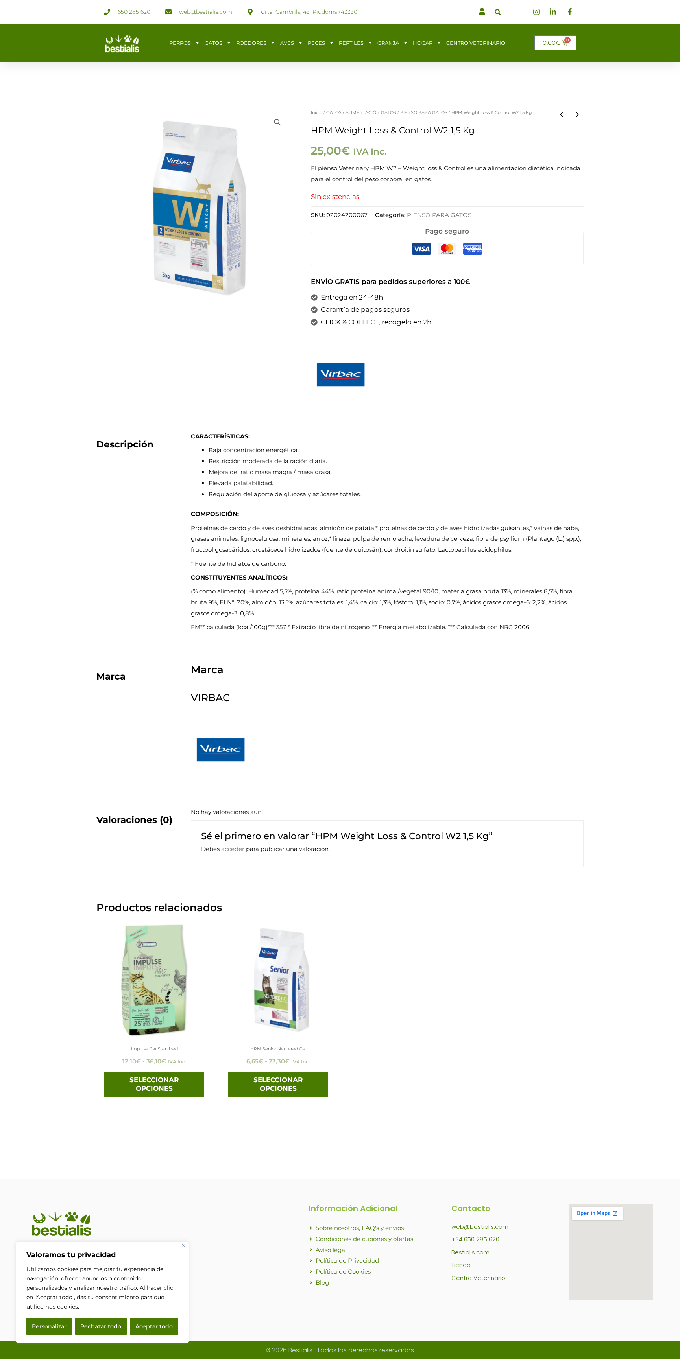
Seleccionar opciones (154, 1084)
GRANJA (388, 43)
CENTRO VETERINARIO (475, 43)
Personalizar (49, 1326)
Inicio (316, 112)
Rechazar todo (100, 1326)
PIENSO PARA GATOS (423, 112)
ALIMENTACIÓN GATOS (371, 112)
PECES (316, 43)
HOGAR (422, 43)
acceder (232, 849)
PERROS (180, 43)
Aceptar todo (154, 1326)
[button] (498, 12)
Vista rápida (154, 1029)
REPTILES (351, 43)
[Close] (183, 1245)
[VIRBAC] (340, 374)
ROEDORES (251, 43)
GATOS (213, 43)
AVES (287, 43)
